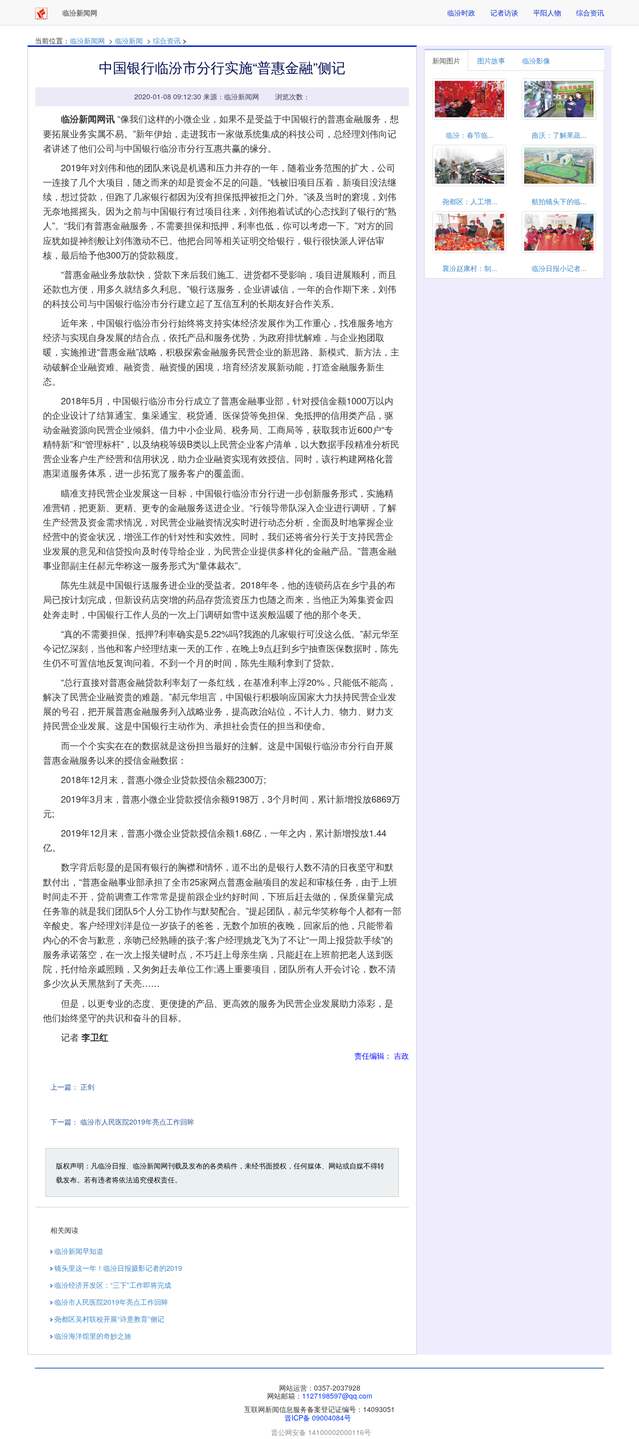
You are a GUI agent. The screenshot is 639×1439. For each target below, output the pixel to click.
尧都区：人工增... (469, 201)
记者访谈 (504, 12)
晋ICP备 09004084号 (318, 1418)
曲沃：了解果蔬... (559, 135)
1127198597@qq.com (337, 1396)
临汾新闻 (129, 40)
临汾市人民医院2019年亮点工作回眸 (137, 1122)
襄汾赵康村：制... (469, 268)
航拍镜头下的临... (559, 201)
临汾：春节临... (470, 135)
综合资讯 (590, 12)
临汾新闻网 (87, 40)
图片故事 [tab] (491, 60)
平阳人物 (547, 12)
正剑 (87, 1087)
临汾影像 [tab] (536, 60)
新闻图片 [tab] (446, 60)
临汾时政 (461, 12)
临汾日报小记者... (559, 268)
